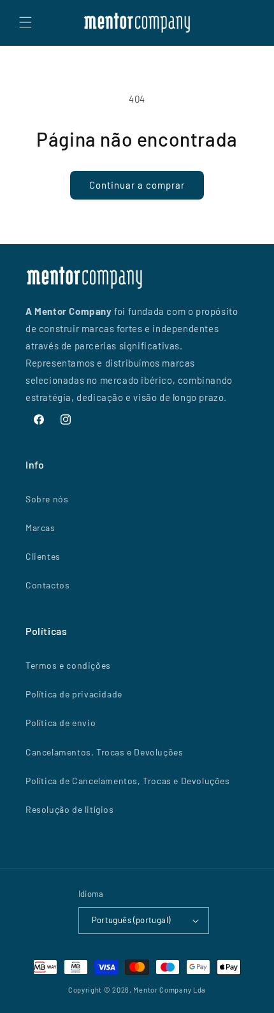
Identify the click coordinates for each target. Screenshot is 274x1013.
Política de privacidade (73, 694)
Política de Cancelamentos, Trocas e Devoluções (127, 780)
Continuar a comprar (137, 185)
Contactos (47, 584)
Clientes (43, 556)
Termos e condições (68, 665)
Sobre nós (46, 498)
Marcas (40, 527)
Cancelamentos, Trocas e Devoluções (104, 752)
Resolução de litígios (69, 809)
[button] (25, 22)
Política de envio (60, 722)
